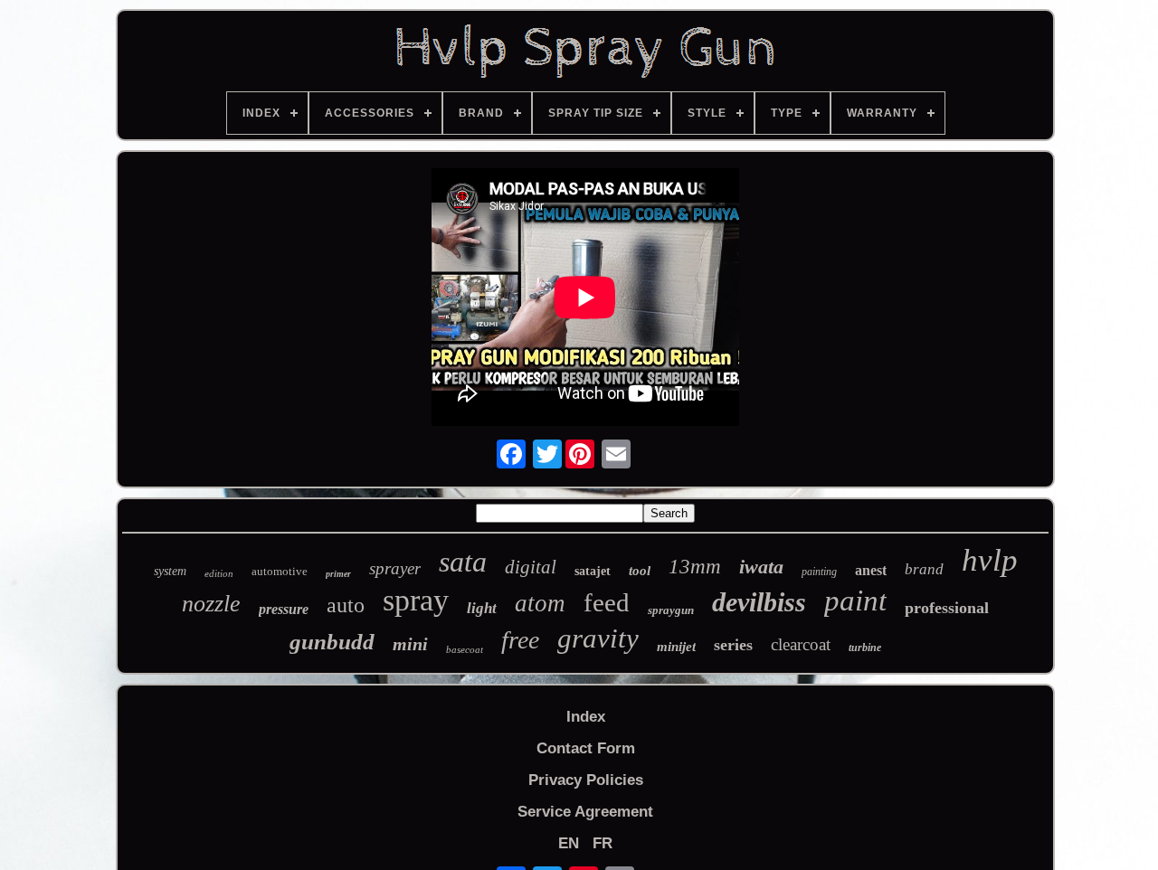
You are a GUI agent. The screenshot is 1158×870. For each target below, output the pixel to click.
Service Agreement (585, 811)
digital (530, 567)
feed (607, 602)
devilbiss (759, 602)
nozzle (211, 604)
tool (639, 570)
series (733, 645)
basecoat (464, 649)
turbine (865, 647)
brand (924, 569)
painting (819, 571)
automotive (280, 571)
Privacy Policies (585, 780)
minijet (676, 646)
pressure (283, 609)
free (520, 640)
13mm (695, 566)
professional (947, 608)
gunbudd (332, 641)
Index (585, 716)
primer (338, 574)
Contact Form (585, 748)
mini (410, 644)
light (482, 608)
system (170, 571)
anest (871, 570)
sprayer (395, 568)
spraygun (671, 610)
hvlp (990, 560)
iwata (761, 566)
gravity (598, 638)
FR (602, 843)
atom (540, 603)
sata (463, 561)
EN (568, 843)
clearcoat (801, 644)
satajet (592, 571)
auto (346, 605)
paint (855, 600)
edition (218, 573)
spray (416, 600)
